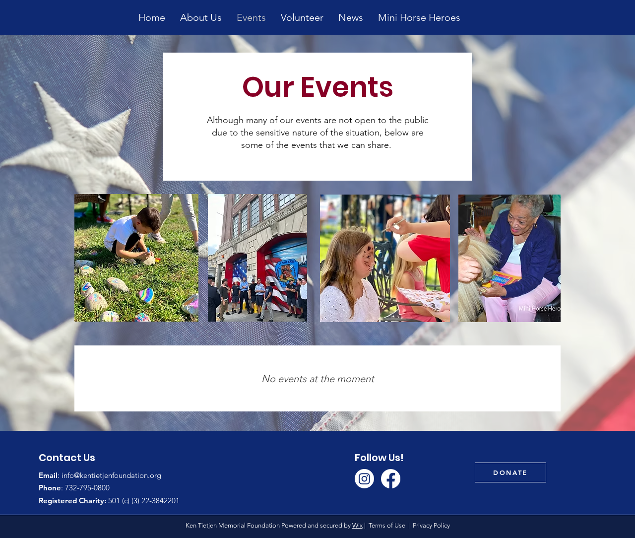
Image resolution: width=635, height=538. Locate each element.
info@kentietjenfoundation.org (111, 475)
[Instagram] (364, 478)
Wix (357, 525)
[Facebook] (390, 478)
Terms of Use (387, 525)
